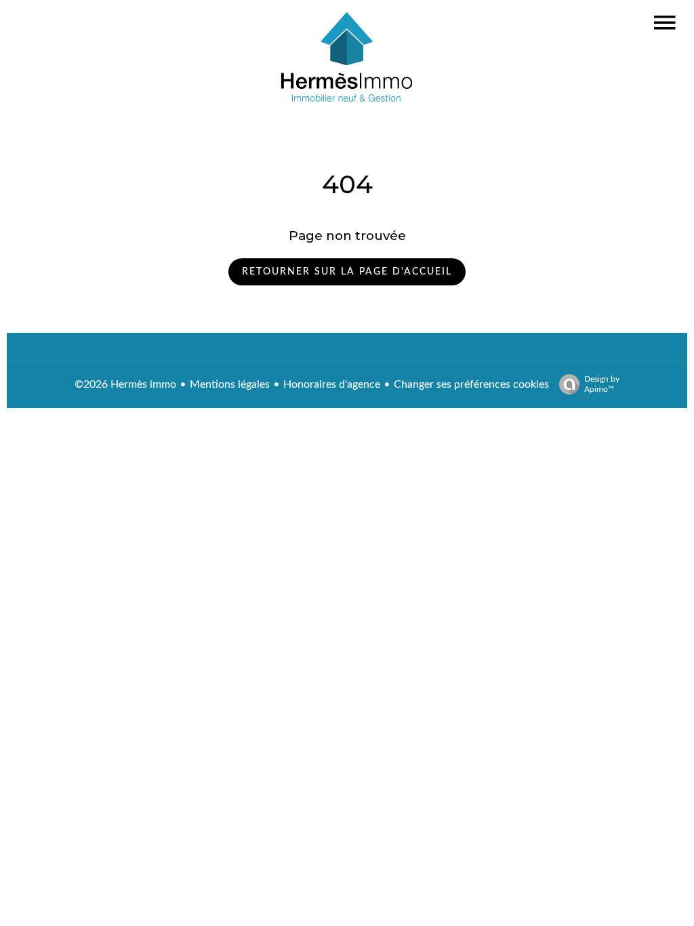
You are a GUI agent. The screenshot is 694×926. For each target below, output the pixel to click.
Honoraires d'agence (331, 384)
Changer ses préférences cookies (471, 384)
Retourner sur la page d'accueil (347, 272)
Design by (601, 384)
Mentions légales (230, 384)
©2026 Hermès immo (125, 384)
